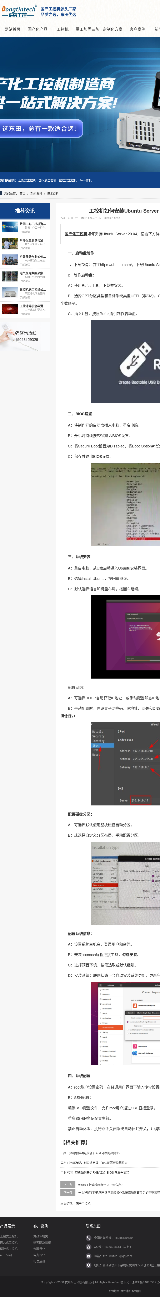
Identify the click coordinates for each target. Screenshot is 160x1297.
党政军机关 (40, 1236)
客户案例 (137, 29)
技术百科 (53, 193)
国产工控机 (83, 1203)
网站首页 (12, 29)
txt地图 (136, 1291)
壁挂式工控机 (68, 180)
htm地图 (125, 1291)
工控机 (63, 29)
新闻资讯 (36, 193)
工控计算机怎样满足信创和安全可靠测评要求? (90, 1153)
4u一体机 (86, 180)
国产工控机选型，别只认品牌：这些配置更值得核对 (94, 1163)
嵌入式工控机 (47, 180)
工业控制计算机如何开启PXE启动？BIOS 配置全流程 (94, 1172)
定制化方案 (112, 29)
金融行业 (39, 1248)
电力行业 (39, 1255)
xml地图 (114, 1291)
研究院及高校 (42, 1242)
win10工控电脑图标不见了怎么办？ (101, 1185)
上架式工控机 (27, 180)
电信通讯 (39, 1261)
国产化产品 (38, 29)
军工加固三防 (87, 29)
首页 (22, 193)
